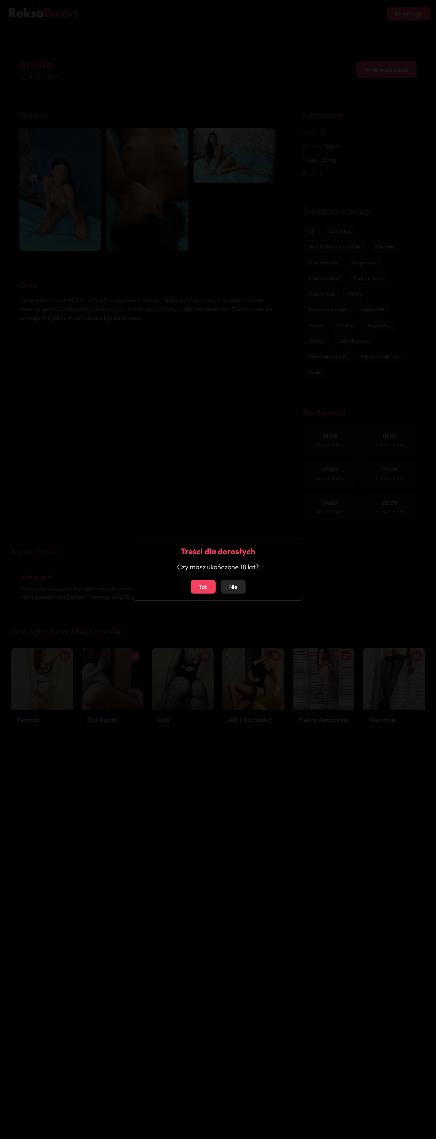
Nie (233, 586)
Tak (203, 586)
